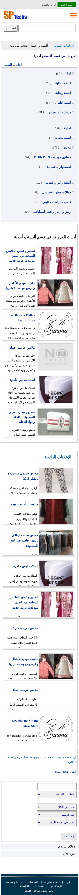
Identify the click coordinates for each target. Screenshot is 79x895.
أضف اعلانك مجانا (65, 771)
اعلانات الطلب (13, 65)
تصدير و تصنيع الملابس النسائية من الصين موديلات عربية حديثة (20, 255)
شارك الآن (69, 854)
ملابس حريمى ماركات (24, 628)
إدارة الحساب (48, 4)
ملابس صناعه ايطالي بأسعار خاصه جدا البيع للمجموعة (24, 540)
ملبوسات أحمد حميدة (24, 504)
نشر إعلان (66, 4)
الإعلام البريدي (67, 846)
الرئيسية (24, 885)
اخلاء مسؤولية (51, 882)
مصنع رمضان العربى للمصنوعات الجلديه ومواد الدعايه (22, 417)
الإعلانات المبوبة (64, 45)
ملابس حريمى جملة (22, 347)
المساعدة (40, 885)
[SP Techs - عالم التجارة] (14, 19)
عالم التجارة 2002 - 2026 (39, 890)
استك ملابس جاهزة (22, 380)
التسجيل (33, 882)
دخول (68, 882)
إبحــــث (69, 836)
